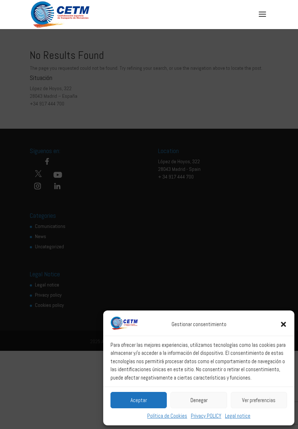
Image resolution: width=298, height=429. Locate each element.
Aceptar (138, 400)
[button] (283, 324)
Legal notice (237, 415)
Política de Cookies (167, 415)
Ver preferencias (258, 400)
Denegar (199, 400)
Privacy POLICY (206, 415)
